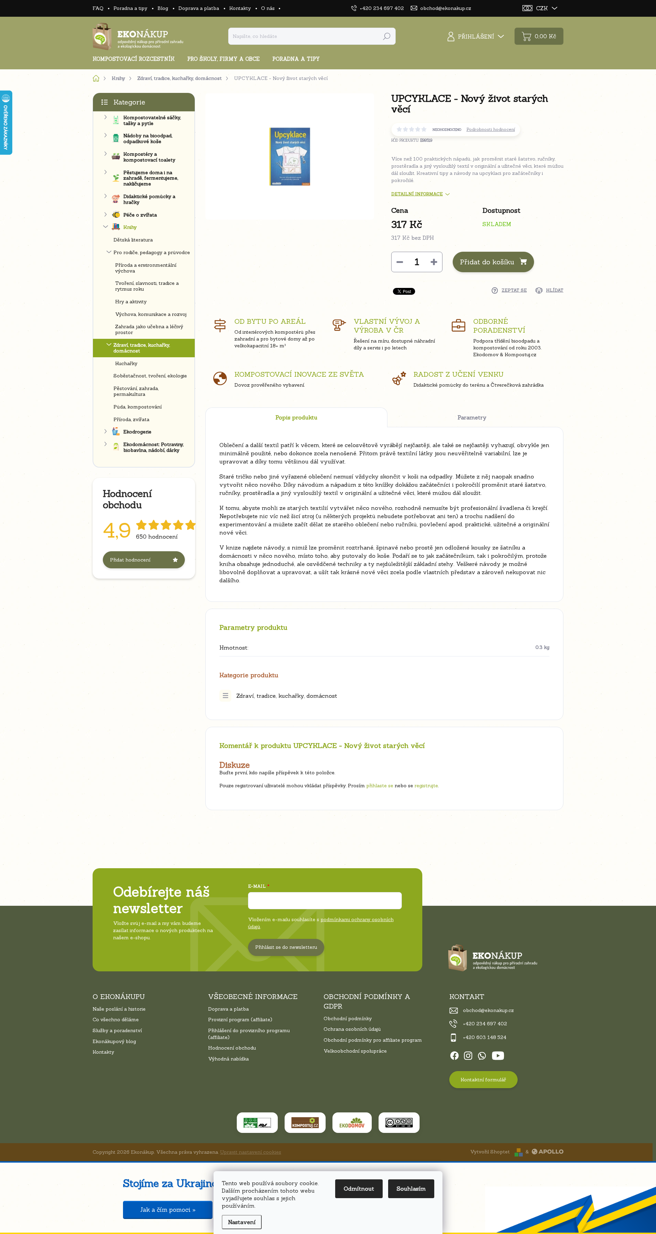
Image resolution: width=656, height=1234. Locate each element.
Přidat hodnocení (130, 560)
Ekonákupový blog (114, 1041)
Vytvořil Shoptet (490, 1152)
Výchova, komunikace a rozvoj (151, 314)
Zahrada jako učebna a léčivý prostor (149, 329)
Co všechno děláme (116, 1019)
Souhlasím (411, 1188)
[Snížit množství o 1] (400, 262)
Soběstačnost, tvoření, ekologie (150, 376)
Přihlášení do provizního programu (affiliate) (249, 1033)
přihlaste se (379, 785)
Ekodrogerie (137, 432)
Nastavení (242, 1222)
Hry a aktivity (131, 302)
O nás (268, 8)
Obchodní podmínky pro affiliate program (373, 1040)
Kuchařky (126, 363)
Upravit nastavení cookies (250, 1152)
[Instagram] (468, 1055)
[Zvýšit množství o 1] (434, 262)
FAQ (98, 8)
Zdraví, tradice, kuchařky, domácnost (141, 348)
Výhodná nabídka (228, 1059)
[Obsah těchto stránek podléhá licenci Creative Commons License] (399, 1122)
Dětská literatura (133, 240)
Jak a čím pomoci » (167, 1210)
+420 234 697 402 (485, 1024)
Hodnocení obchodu (232, 1048)
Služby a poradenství (117, 1030)
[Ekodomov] (352, 1122)
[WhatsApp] (482, 1055)
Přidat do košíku (487, 262)
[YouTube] (498, 1055)
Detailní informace (417, 193)
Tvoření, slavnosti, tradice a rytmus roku (147, 286)
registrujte (426, 785)
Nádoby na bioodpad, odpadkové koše (147, 138)
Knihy (130, 227)
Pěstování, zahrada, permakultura (136, 391)
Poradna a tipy (130, 8)
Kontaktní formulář (483, 1080)
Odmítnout (359, 1188)
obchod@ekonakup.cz (488, 1010)
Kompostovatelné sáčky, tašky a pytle (152, 120)
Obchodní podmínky (348, 1018)
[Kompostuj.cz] (305, 1122)
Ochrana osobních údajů (352, 1029)
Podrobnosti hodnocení (490, 129)
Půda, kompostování (137, 407)
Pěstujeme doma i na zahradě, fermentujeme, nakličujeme (150, 178)
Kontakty (240, 8)
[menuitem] (136, 59)
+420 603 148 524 (484, 1037)
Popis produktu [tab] (296, 417)
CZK (542, 8)
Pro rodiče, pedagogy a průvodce (151, 252)
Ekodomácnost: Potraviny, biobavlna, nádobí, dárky (153, 447)
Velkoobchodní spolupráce (355, 1051)
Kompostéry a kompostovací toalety (149, 157)
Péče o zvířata (140, 215)
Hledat (387, 36)
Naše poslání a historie (119, 1009)
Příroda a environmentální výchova (145, 268)
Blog (163, 8)
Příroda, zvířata (131, 419)
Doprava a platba (198, 8)
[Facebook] (454, 1055)
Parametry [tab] (472, 417)
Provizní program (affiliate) (240, 1019)
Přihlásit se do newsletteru (286, 947)
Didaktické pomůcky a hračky (149, 199)
